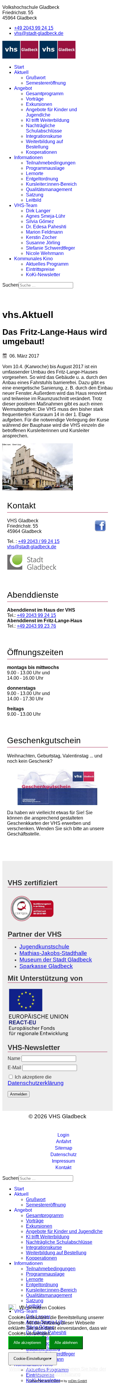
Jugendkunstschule (44, 946)
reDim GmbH (77, 1381)
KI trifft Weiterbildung (47, 120)
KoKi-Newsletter (43, 274)
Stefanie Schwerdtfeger (50, 248)
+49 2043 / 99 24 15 (39, 541)
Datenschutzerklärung (36, 1083)
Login (63, 1134)
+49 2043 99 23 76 (36, 625)
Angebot (23, 88)
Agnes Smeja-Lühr (45, 216)
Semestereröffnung (46, 82)
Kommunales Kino (33, 258)
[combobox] (46, 285)
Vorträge (35, 98)
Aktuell (21, 72)
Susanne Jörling (43, 242)
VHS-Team (25, 205)
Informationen (28, 157)
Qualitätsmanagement (49, 189)
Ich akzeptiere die (36, 1080)
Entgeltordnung (42, 178)
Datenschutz (63, 1154)
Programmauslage (45, 168)
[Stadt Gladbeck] (32, 568)
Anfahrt (63, 1141)
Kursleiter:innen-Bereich (51, 184)
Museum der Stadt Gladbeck (55, 959)
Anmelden (18, 1094)
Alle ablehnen (66, 1342)
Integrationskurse (44, 136)
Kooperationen (41, 152)
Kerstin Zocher (41, 237)
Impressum (63, 1161)
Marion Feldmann (44, 232)
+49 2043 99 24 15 (33, 27)
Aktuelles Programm (47, 263)
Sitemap (63, 1148)
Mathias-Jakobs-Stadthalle (53, 953)
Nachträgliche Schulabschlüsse (44, 128)
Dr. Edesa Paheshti (46, 226)
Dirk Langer (38, 210)
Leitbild (33, 200)
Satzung (34, 194)
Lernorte (34, 173)
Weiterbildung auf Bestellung (44, 144)
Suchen (10, 284)
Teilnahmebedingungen (50, 162)
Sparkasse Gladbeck (46, 966)
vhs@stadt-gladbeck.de (38, 33)
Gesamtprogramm (44, 93)
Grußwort (35, 77)
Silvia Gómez (40, 221)
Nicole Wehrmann (45, 253)
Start (19, 67)
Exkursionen (39, 104)
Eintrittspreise (40, 269)
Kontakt (63, 1167)
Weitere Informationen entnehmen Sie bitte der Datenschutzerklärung (57, 1371)
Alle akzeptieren (27, 1342)
